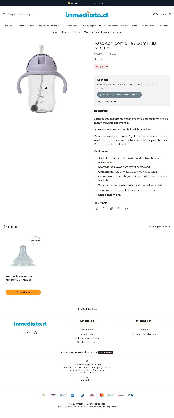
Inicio (54, 32)
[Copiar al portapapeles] (126, 208)
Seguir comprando (106, 101)
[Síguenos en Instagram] (35, 332)
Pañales (8, 26)
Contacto (144, 329)
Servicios (163, 26)
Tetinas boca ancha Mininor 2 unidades (19, 278)
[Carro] (170, 14)
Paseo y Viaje (88, 26)
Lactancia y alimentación (49, 26)
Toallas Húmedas (25, 26)
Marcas (134, 26)
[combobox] (20, 14)
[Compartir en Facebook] (97, 208)
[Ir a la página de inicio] (87, 14)
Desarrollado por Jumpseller (102, 406)
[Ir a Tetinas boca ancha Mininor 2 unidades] (23, 252)
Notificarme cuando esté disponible (121, 95)
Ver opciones (23, 292)
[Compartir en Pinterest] (119, 208)
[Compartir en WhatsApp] (111, 208)
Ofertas (124, 26)
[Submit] (4, 14)
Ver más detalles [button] (87, 380)
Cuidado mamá (149, 26)
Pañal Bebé (87, 329)
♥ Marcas (64, 32)
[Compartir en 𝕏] (104, 208)
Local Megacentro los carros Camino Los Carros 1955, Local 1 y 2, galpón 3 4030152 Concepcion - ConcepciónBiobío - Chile (87, 368)
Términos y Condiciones (144, 334)
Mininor (76, 32)
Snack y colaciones (107, 26)
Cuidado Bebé (71, 26)
